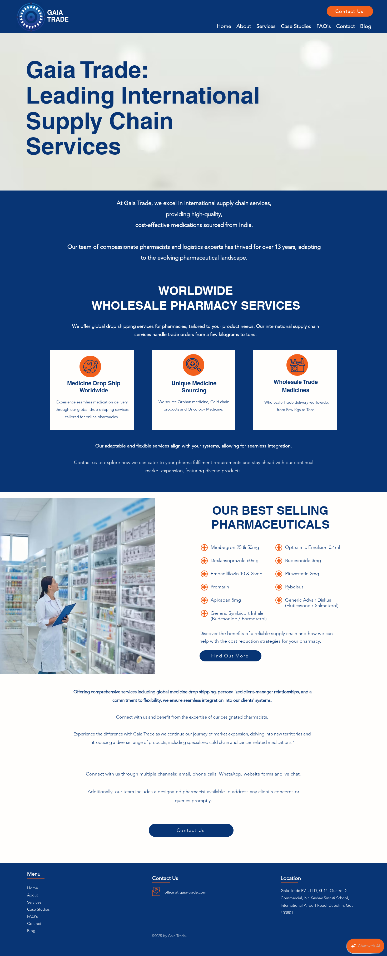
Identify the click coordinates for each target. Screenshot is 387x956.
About (32, 895)
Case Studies (38, 909)
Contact (34, 923)
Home (32, 887)
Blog (31, 930)
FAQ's (32, 916)
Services (34, 902)
